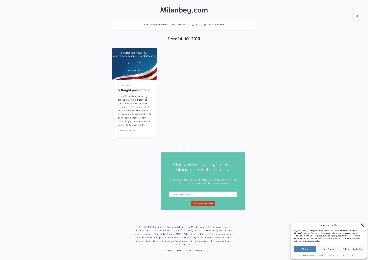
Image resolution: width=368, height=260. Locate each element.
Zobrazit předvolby (352, 249)
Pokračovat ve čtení (127, 130)
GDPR (178, 250)
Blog (146, 24)
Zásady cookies (308, 255)
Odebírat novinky (215, 24)
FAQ (173, 24)
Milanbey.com (184, 10)
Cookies (188, 250)
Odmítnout (328, 249)
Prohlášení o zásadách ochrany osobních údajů (335, 255)
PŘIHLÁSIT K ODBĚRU (203, 203)
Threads (168, 250)
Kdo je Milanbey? (159, 24)
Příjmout (305, 249)
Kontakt (181, 24)
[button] (362, 225)
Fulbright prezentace (133, 90)
